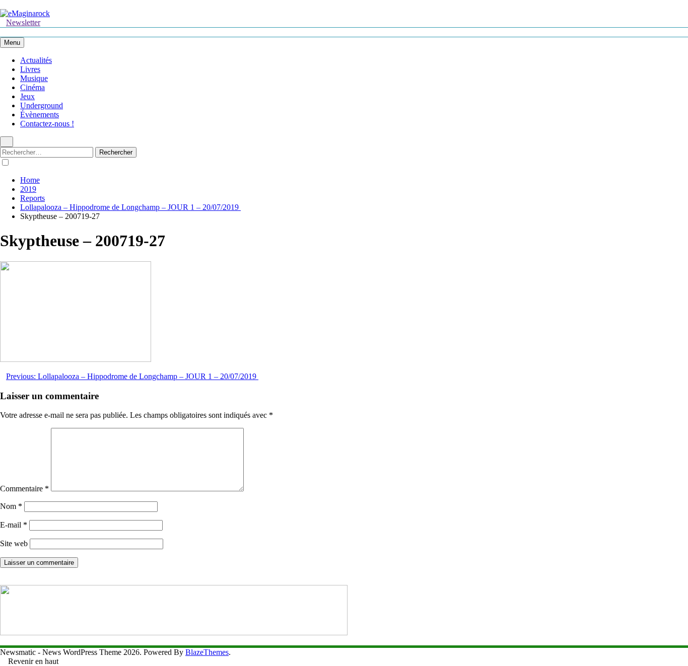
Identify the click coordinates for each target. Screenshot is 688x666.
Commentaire (24, 488)
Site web (14, 543)
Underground (41, 105)
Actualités (36, 60)
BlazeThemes (207, 652)
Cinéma (32, 87)
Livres (30, 69)
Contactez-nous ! (47, 123)
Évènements (39, 114)
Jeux (27, 96)
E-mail (13, 525)
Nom (11, 506)
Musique (34, 78)
